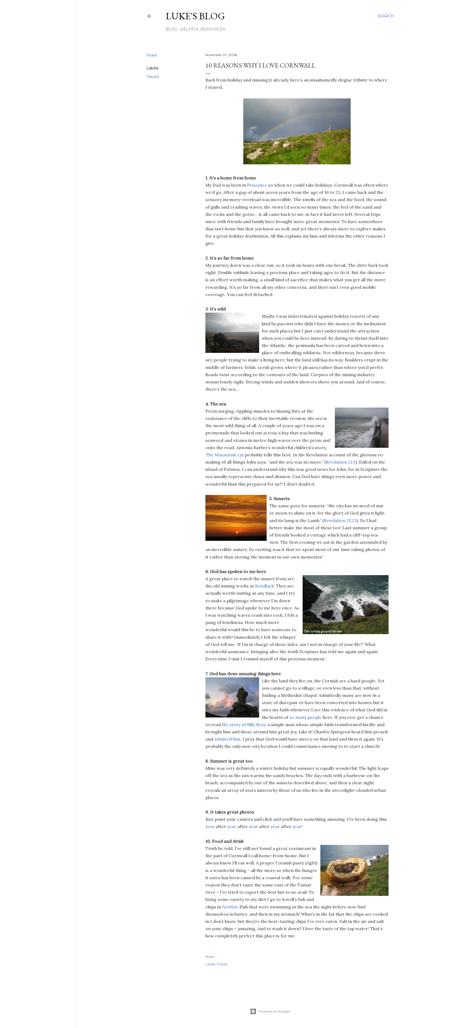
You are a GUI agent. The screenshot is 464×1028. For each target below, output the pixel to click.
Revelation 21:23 (340, 520)
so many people (305, 717)
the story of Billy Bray (243, 724)
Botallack (264, 586)
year (210, 826)
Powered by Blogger (274, 1011)
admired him (227, 739)
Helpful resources (202, 29)
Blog (171, 29)
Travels (152, 76)
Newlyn (229, 906)
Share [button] (151, 55)
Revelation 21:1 (341, 462)
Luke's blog (195, 16)
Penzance (257, 185)
